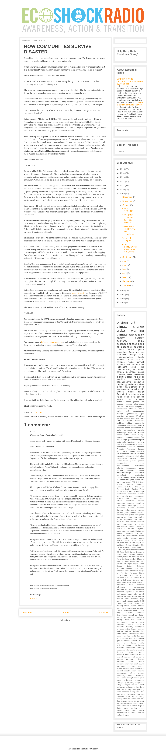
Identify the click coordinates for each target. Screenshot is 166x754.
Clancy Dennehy (78, 292)
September (127, 257)
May (124, 269)
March (125, 277)
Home (66, 612)
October (126, 205)
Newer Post (26, 612)
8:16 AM (33, 598)
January (126, 285)
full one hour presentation (51, 342)
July (124, 261)
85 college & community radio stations (130, 103)
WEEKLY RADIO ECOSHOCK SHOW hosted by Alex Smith (130, 81)
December (127, 197)
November (127, 201)
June (124, 265)
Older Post (104, 612)
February (126, 281)
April (124, 273)
